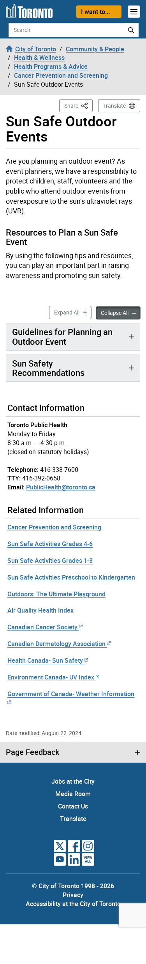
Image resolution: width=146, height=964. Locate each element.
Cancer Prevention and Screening (54, 527)
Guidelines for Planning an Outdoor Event (62, 336)
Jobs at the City (73, 781)
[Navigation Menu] (134, 11)
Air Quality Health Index (40, 610)
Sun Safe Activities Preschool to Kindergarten (71, 577)
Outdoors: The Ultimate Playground (56, 594)
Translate (114, 105)
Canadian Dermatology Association (56, 643)
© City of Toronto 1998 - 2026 (73, 886)
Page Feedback (32, 752)
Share (78, 105)
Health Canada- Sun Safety (45, 660)
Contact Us (73, 806)
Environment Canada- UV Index (50, 677)
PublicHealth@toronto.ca (60, 487)
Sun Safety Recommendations (48, 368)
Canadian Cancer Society (42, 627)
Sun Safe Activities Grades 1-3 (50, 560)
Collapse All (121, 312)
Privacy (73, 895)
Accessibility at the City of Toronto (73, 903)
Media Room (73, 793)
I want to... (95, 11)
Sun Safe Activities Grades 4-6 (50, 544)
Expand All (72, 312)
